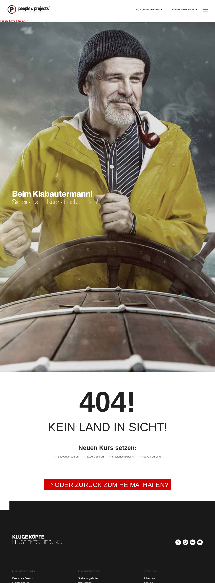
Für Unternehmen (148, 9)
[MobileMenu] (205, 9)
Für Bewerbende (183, 9)
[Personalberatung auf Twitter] (178, 542)
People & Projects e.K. (13, 20)
